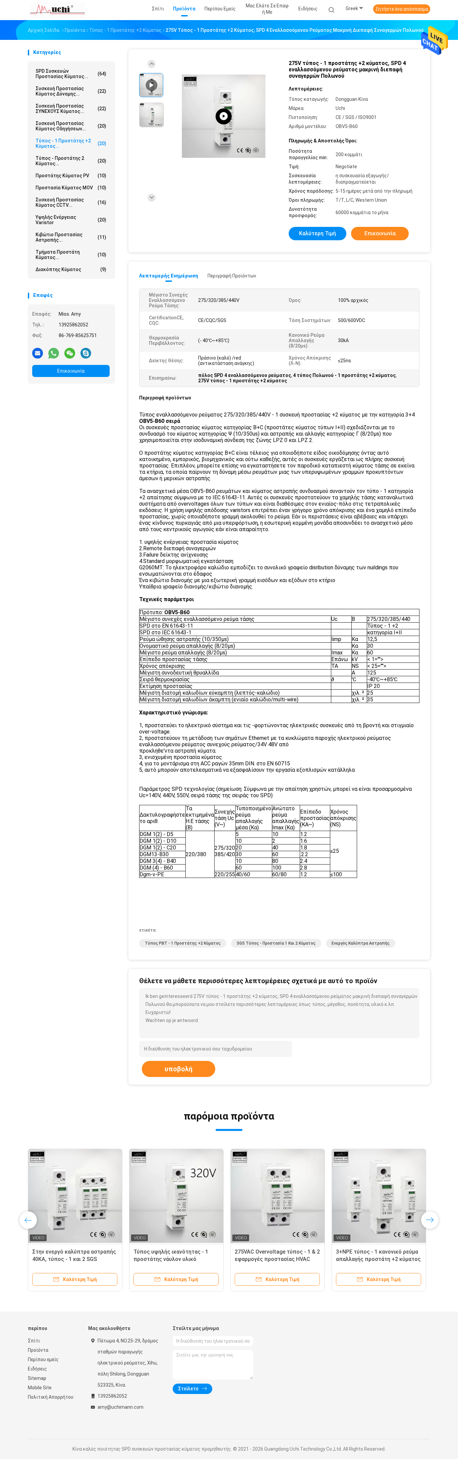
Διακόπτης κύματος (71, 269)
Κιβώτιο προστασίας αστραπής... (71, 237)
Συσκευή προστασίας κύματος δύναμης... (71, 91)
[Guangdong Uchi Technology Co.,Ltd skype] (85, 352)
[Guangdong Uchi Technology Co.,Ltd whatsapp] (53, 352)
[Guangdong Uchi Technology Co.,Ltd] (57, 10)
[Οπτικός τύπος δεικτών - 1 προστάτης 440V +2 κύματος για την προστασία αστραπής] (75, 1196)
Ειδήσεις (37, 1369)
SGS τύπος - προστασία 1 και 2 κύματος (276, 943)
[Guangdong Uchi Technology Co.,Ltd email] (37, 352)
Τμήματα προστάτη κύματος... (71, 254)
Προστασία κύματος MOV (71, 187)
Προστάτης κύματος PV (71, 175)
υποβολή (178, 1069)
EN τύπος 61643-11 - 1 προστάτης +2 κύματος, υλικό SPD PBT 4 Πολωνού (374, 1259)
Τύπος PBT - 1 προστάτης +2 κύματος (183, 943)
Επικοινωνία (70, 371)
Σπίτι (34, 1340)
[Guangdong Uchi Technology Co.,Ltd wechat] (69, 352)
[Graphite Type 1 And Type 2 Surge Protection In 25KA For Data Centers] (223, 116)
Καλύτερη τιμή (317, 233)
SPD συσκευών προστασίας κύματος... (71, 73)
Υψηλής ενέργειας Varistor (71, 219)
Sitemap (37, 1378)
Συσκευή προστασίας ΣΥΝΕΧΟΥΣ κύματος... (71, 108)
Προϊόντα (38, 1350)
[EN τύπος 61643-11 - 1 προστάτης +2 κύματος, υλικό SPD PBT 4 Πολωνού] (379, 1196)
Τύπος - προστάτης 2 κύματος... (71, 160)
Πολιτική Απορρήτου (50, 1397)
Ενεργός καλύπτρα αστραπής (361, 943)
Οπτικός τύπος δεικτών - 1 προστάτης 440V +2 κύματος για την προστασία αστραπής (73, 1259)
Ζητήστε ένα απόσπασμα (401, 9)
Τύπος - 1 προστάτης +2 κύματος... (71, 143)
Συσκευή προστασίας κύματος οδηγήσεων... (71, 126)
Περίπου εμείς (43, 1359)
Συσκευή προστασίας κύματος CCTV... (71, 202)
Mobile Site (40, 1387)
